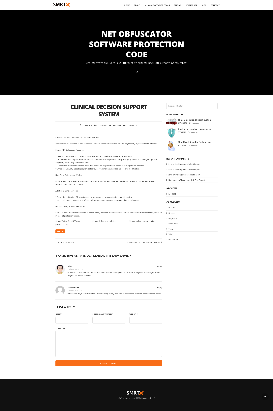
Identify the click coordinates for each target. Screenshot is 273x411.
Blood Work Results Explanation (194, 142)
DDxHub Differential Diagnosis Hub (143, 242)
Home (127, 5)
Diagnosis (172, 218)
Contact (215, 5)
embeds (60, 231)
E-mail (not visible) (102, 314)
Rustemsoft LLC (148, 398)
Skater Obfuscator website (104, 221)
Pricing (177, 5)
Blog (203, 5)
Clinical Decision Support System (194, 119)
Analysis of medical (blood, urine (195, 129)
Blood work (173, 223)
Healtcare (172, 213)
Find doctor (173, 239)
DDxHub (172, 207)
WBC (170, 234)
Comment (60, 328)
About (137, 5)
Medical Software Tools (157, 5)
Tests (170, 229)
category (116, 125)
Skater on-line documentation (142, 221)
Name (58, 314)
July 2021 (172, 194)
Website (133, 314)
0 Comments (194, 123)
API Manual (191, 5)
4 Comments (131, 125)
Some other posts (66, 242)
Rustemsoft (101, 125)
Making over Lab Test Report (187, 164)
